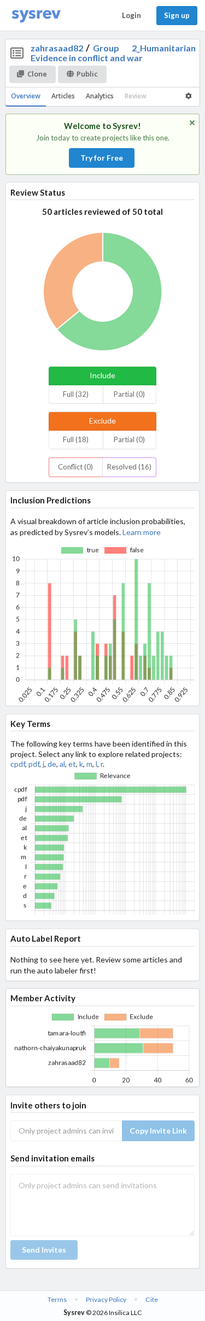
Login (131, 15)
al (62, 763)
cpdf (17, 763)
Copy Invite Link (158, 1130)
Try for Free (101, 157)
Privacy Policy (106, 1299)
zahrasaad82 (57, 48)
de (52, 763)
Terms (57, 1299)
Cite (151, 1299)
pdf (33, 763)
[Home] (36, 15)
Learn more (141, 532)
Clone (37, 74)
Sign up (177, 15)
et (72, 763)
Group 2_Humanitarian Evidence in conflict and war (113, 53)
